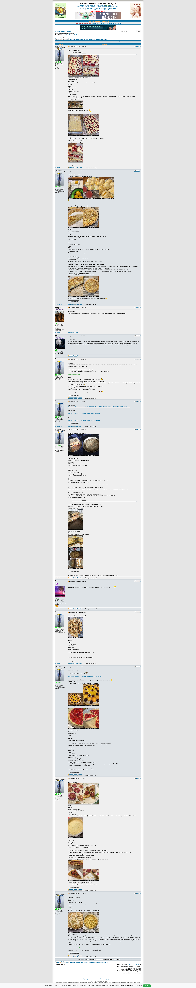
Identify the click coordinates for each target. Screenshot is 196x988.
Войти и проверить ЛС (100, 9)
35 (74, 34)
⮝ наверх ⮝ (58, 167)
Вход (109, 9)
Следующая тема (135, 41)
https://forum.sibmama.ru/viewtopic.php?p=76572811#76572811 (85, 676)
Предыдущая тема (124, 41)
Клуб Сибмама (101, 5)
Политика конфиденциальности (106, 979)
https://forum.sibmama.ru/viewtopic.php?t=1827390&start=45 (84, 420)
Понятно (147, 985)
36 (76, 34)
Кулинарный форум (89, 39)
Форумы (72, 39)
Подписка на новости (83, 6)
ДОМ (107, 5)
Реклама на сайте (96, 6)
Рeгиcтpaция (112, 8)
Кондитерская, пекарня (102, 39)
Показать (84, 52)
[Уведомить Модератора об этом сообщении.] (139, 46)
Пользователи (90, 8)
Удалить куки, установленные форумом (91, 979)
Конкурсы (104, 8)
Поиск (82, 8)
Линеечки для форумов (108, 6)
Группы (98, 8)
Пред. (67, 34)
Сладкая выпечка (63, 31)
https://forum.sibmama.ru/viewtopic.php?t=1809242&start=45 (84, 413)
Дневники (113, 5)
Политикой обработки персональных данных (130, 985)
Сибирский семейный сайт (87, 5)
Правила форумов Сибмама (98, 11)
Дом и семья (79, 39)
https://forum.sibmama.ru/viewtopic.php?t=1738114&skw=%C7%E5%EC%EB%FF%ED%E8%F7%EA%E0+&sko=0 (99, 407)
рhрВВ (95, 981)
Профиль (89, 9)
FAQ (117, 6)
